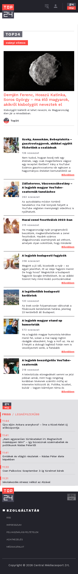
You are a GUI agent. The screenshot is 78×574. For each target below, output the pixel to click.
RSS (9, 517)
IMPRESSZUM (14, 524)
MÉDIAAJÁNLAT (15, 546)
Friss (6, 414)
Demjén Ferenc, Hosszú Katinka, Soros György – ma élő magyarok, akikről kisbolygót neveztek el (36, 100)
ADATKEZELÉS (15, 539)
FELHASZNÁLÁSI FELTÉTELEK (22, 532)
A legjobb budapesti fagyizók (44, 255)
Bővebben (67, 174)
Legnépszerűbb (27, 414)
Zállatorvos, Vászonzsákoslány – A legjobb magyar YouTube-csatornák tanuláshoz (47, 187)
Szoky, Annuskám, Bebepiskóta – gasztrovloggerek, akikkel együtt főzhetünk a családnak (47, 143)
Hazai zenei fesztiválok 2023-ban (47, 219)
